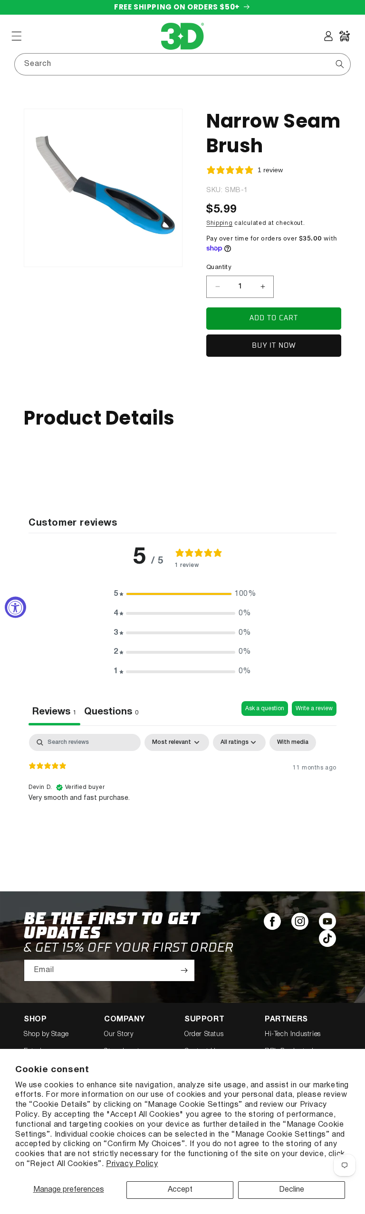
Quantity (218, 267)
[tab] (111, 713)
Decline (291, 1189)
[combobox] (182, 64)
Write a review (314, 708)
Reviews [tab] (54, 712)
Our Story (118, 1034)
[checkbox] (292, 742)
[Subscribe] (183, 970)
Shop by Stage (46, 1034)
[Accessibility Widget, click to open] (15, 607)
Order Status (203, 1034)
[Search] (339, 64)
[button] (17, 36)
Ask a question (264, 708)
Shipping (219, 223)
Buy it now (274, 345)
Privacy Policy (132, 1164)
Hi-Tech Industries (293, 1034)
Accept (180, 1189)
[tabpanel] (182, 794)
